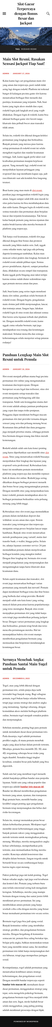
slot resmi (37, 190)
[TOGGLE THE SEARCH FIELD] (47, 13)
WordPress (32, 1021)
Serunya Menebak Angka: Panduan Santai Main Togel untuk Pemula (25, 664)
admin (6, 73)
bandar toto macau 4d (32, 786)
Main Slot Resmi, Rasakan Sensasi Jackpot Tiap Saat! (24, 61)
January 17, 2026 (21, 73)
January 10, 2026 (21, 369)
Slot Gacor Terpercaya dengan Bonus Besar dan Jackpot (26, 13)
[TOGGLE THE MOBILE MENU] (4, 13)
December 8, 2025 (21, 678)
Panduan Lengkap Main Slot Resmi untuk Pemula (26, 356)
